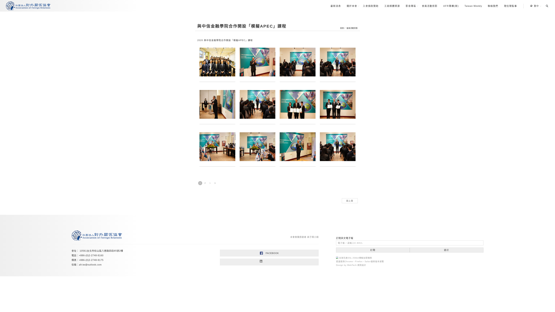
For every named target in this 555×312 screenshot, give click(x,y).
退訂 (446, 250)
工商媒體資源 (392, 6)
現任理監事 (510, 6)
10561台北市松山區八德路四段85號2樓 (101, 251)
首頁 (342, 28)
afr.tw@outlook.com (90, 264)
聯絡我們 (493, 6)
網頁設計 (361, 265)
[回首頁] (28, 6)
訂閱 (372, 250)
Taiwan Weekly (473, 6)
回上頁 (349, 201)
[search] (547, 6)
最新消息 (336, 6)
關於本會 (352, 6)
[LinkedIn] (269, 262)
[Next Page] (210, 183)
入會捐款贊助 (371, 6)
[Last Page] (215, 183)
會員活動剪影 (429, 6)
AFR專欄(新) (451, 6)
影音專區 (411, 6)
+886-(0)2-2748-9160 (91, 255)
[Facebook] (269, 253)
